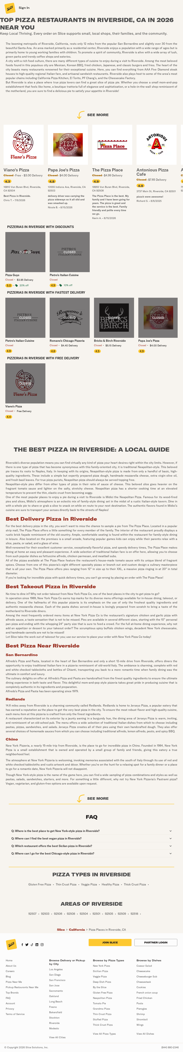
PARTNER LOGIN (155, 942)
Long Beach (55, 1001)
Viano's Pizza (13, 406)
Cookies (141, 987)
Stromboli (142, 1019)
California (77, 929)
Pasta (140, 1003)
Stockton (54, 1017)
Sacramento (56, 990)
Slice (61, 929)
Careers (10, 971)
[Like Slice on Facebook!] (22, 945)
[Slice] (9, 8)
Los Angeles (56, 969)
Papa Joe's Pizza (148, 340)
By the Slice (99, 987)
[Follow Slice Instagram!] (42, 945)
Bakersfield (55, 1012)
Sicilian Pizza (100, 971)
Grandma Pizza (101, 1008)
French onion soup (147, 992)
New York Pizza (101, 965)
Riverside (54, 1023)
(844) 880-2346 (170, 1047)
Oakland (54, 996)
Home (9, 960)
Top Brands (12, 992)
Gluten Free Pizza (103, 992)
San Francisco (57, 980)
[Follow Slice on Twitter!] (27, 945)
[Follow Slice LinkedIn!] (36, 945)
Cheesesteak (144, 981)
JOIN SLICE (110, 942)
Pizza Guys (12, 275)
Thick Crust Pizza (103, 1024)
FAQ (8, 998)
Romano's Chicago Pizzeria (67, 340)
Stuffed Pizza (100, 1019)
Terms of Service (15, 1014)
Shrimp (141, 1014)
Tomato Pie (99, 1003)
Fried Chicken (144, 998)
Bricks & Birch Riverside (110, 340)
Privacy (10, 1008)
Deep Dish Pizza (102, 981)
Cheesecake (143, 971)
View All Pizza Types (104, 1033)
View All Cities (57, 1037)
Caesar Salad (144, 965)
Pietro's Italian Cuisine (64, 275)
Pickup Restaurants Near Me (22, 987)
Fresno (53, 1007)
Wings (140, 1024)
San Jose (54, 985)
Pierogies (142, 1008)
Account (10, 1003)
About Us (11, 965)
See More (98, 115)
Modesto (54, 1028)
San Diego (55, 974)
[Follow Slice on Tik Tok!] (32, 945)
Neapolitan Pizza (102, 998)
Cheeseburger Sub (147, 976)
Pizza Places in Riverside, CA (107, 929)
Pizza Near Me (14, 981)
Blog (8, 976)
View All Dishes (145, 1033)
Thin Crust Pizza (102, 1014)
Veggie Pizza (100, 976)
